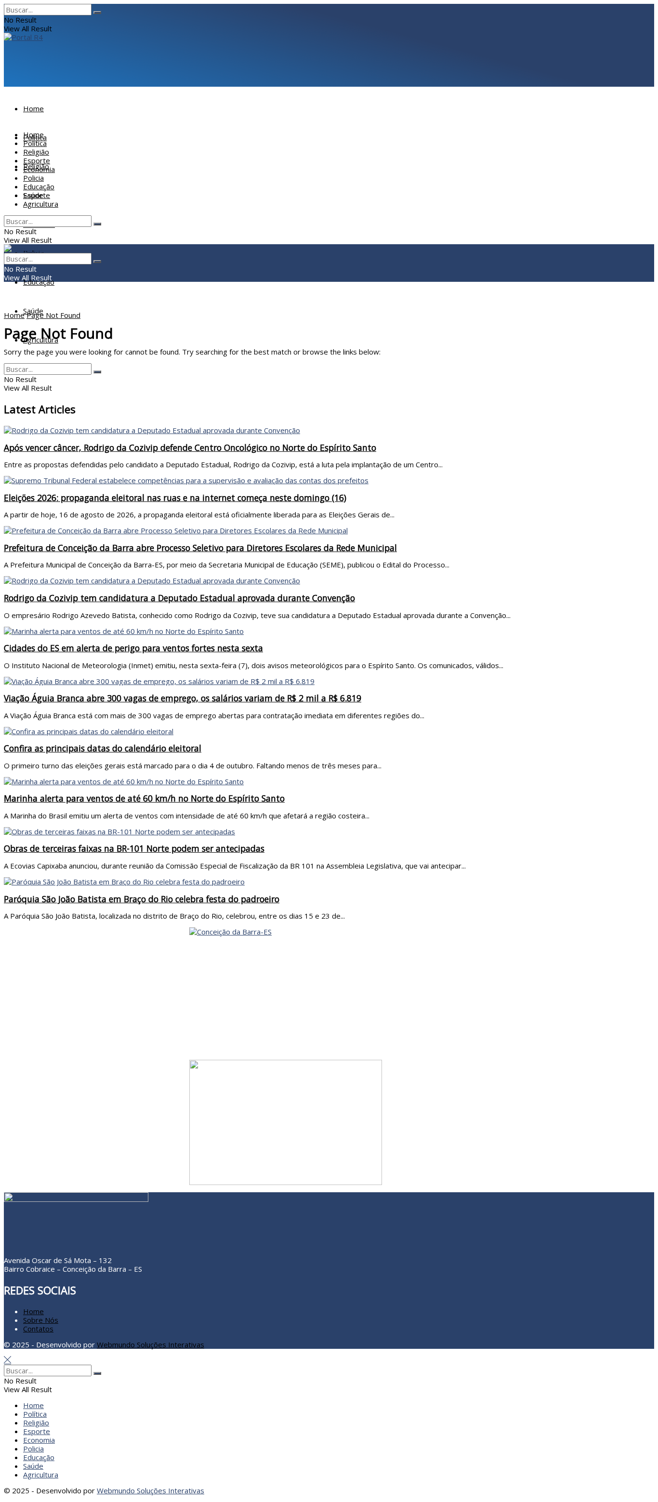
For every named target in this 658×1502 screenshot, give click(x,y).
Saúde (33, 195)
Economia (39, 169)
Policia (33, 178)
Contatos (38, 1328)
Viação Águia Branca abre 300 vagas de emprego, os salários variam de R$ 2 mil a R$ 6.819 (182, 698)
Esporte (36, 160)
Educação (38, 282)
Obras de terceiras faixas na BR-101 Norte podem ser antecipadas (134, 848)
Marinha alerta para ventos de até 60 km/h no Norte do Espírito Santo (144, 798)
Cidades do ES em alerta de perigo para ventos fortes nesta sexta (133, 648)
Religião (36, 152)
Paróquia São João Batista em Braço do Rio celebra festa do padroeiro (141, 899)
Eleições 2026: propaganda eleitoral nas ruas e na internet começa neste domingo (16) (175, 497)
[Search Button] (97, 12)
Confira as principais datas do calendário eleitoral (102, 748)
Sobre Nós (40, 1320)
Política (35, 143)
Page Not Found (53, 315)
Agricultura (40, 339)
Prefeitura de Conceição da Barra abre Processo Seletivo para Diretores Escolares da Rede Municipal (200, 547)
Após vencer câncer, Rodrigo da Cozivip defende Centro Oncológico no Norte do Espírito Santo (190, 447)
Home (33, 108)
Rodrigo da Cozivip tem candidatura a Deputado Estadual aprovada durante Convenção (179, 598)
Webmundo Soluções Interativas (150, 1344)
